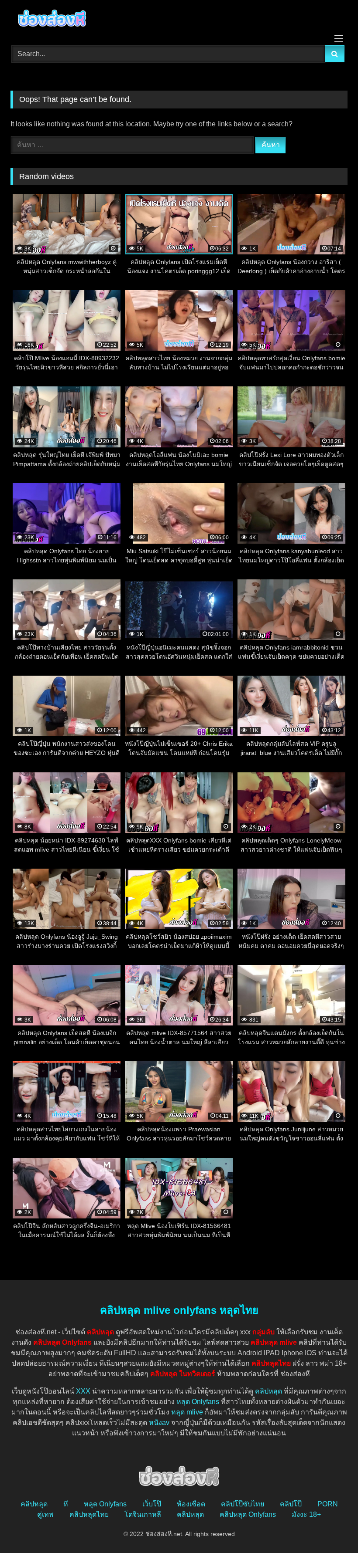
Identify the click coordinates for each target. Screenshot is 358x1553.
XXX (83, 1391)
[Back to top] (331, 1527)
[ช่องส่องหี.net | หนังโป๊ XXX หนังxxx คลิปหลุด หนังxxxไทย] (179, 19)
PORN (327, 1504)
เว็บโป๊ (151, 1504)
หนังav (159, 1422)
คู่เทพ (45, 1514)
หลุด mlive (187, 1412)
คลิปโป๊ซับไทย (242, 1504)
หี (65, 1504)
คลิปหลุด (268, 1391)
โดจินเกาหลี (142, 1514)
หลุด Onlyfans (197, 1401)
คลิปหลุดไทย (89, 1514)
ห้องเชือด (191, 1504)
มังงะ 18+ (306, 1514)
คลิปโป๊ (291, 1504)
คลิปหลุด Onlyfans (248, 1514)
